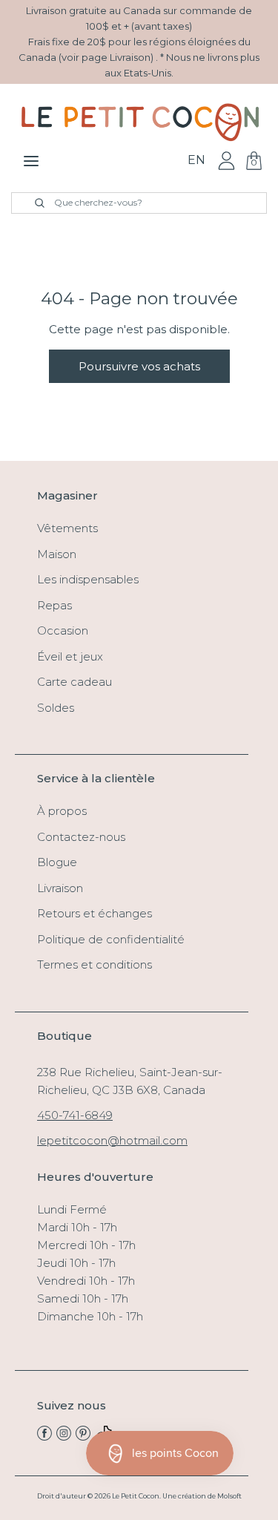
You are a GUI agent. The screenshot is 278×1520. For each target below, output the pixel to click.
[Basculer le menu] (31, 160)
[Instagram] (63, 1436)
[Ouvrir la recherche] (31, 203)
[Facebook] (44, 1436)
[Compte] (226, 160)
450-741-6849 (75, 1115)
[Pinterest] (83, 1436)
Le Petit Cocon (135, 1496)
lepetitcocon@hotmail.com (112, 1140)
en (196, 160)
